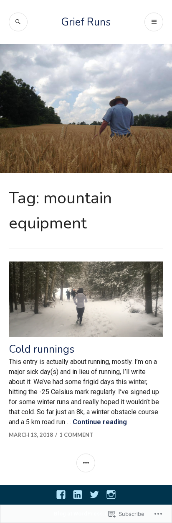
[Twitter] (94, 494)
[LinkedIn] (77, 494)
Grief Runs (86, 22)
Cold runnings (41, 349)
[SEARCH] (18, 22)
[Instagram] (111, 494)
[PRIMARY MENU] (153, 22)
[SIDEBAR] (85, 463)
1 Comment (76, 434)
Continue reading (100, 422)
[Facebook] (61, 494)
